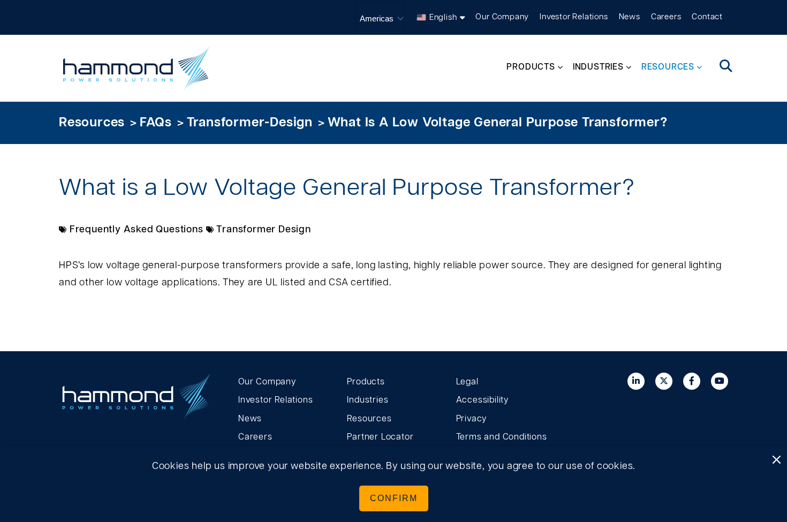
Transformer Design (263, 229)
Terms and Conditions (501, 437)
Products (365, 381)
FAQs (156, 122)
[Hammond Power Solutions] (136, 68)
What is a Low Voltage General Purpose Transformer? (498, 122)
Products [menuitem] (530, 67)
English (443, 17)
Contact (707, 17)
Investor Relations (574, 17)
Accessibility (482, 400)
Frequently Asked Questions (136, 229)
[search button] (726, 66)
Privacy (471, 418)
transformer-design (250, 122)
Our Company (502, 17)
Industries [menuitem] (598, 67)
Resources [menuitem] (667, 67)
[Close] (776, 460)
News (629, 17)
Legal (467, 381)
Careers (666, 17)
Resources (92, 122)
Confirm (394, 498)
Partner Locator (380, 437)
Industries (367, 400)
